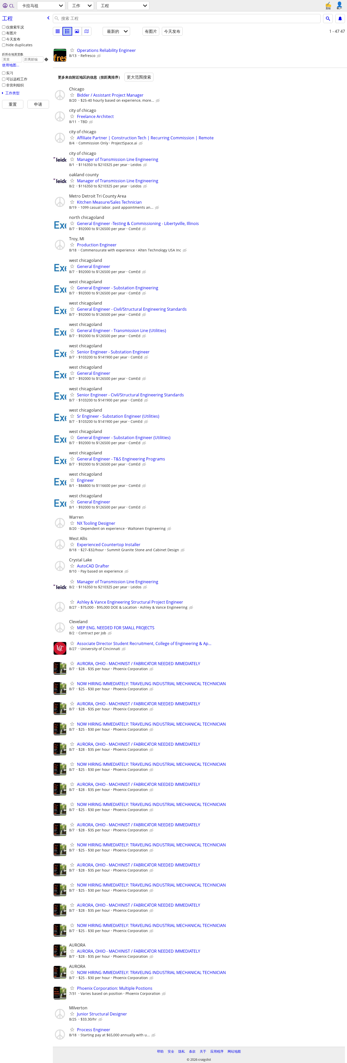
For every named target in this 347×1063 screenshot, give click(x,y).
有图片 (11, 33)
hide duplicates (19, 44)
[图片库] (77, 31)
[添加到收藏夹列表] (72, 50)
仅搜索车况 (15, 27)
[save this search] (340, 18)
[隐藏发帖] (99, 56)
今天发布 (13, 39)
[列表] (57, 31)
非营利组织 (15, 85)
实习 (9, 72)
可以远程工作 (16, 79)
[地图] (86, 31)
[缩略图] (67, 31)
